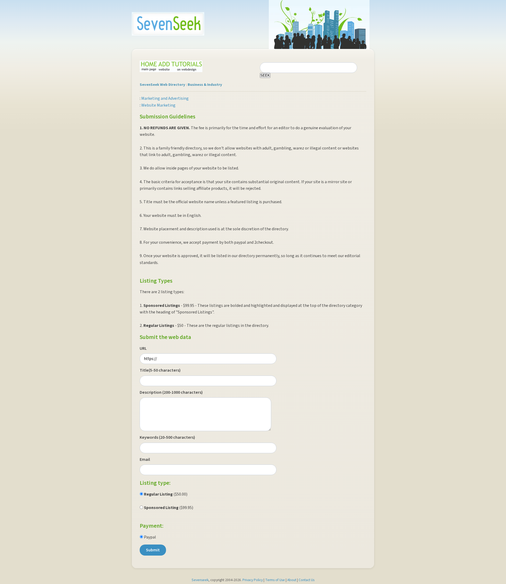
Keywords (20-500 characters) (167, 437)
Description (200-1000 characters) (171, 392)
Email (145, 459)
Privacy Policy (252, 579)
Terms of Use (275, 579)
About (291, 579)
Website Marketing (158, 105)
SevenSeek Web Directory (162, 84)
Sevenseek (200, 579)
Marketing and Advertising (165, 98)
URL (143, 348)
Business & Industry (205, 84)
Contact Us (306, 579)
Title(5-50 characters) (160, 370)
